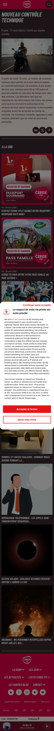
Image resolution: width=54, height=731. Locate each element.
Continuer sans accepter (37, 305)
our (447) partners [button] (18, 319)
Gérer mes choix (27, 419)
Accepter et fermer (27, 409)
